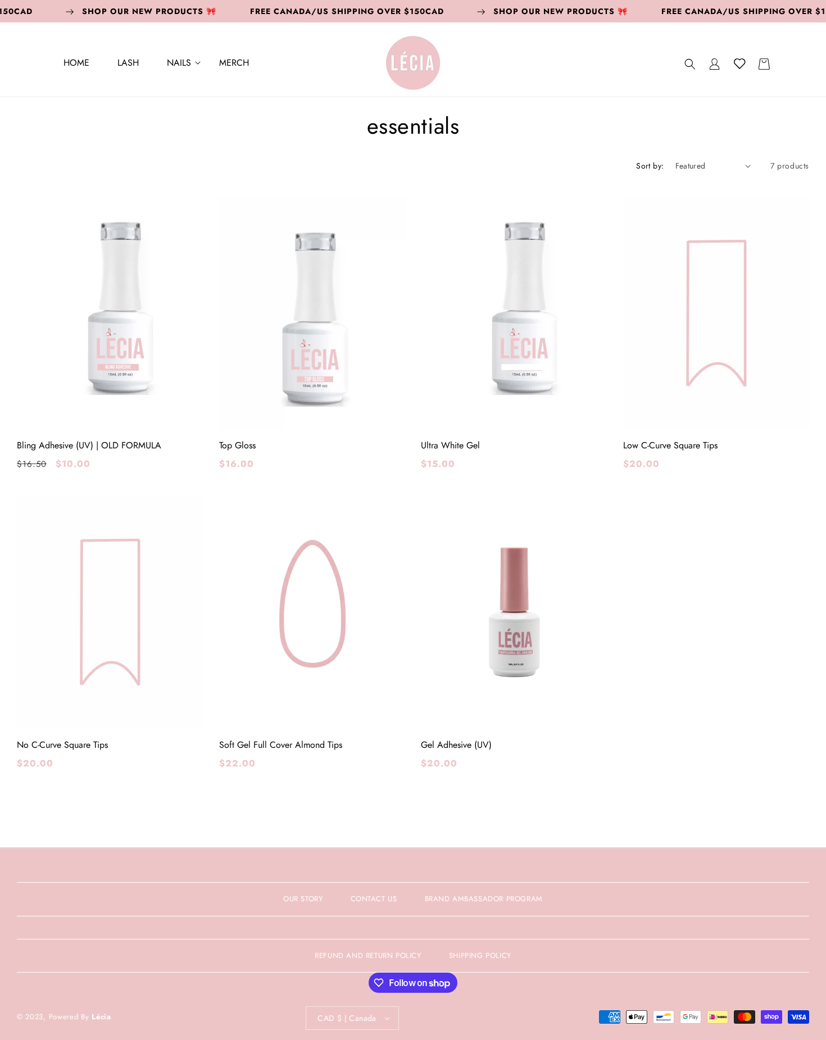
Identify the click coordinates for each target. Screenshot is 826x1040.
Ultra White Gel (450, 445)
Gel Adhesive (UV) (456, 745)
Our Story (303, 898)
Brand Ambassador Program (484, 898)
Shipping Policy (480, 955)
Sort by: (650, 165)
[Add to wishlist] (186, 214)
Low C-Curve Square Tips (670, 445)
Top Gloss (237, 445)
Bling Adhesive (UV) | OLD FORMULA (89, 445)
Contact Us (374, 898)
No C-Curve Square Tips (62, 745)
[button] (179, 64)
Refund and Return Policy (368, 955)
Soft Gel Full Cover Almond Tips (280, 745)
